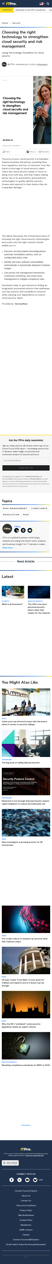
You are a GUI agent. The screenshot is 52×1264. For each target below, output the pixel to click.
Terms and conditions (26, 1205)
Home (5, 23)
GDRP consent (26, 1230)
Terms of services (32, 476)
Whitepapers (42, 64)
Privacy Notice (35, 479)
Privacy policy (26, 1210)
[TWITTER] (17, 530)
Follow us (33, 152)
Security (16, 23)
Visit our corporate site (35, 1155)
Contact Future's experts (26, 1191)
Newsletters (26, 1225)
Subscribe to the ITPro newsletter (31, 10)
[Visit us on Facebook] (11, 1180)
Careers (26, 1234)
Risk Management (15, 508)
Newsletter (45, 152)
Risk (26, 514)
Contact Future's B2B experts (26, 1239)
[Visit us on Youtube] (27, 1180)
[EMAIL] (30, 530)
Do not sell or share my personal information (26, 1244)
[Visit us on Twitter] (19, 1180)
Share (8, 152)
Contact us (26, 1200)
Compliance (39, 508)
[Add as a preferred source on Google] (10, 1163)
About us (26, 1195)
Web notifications (26, 1215)
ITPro (12, 64)
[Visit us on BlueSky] (34, 1180)
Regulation (11, 514)
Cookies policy (26, 1220)
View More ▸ (26, 1125)
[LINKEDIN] (24, 530)
